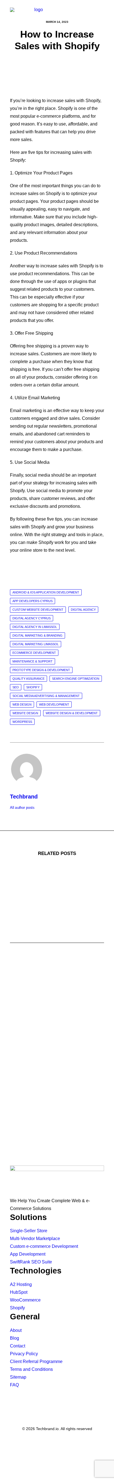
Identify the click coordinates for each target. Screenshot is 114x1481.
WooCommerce (25, 1300)
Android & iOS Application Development (45, 592)
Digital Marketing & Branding (37, 635)
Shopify (17, 1307)
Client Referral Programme (36, 1361)
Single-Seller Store (28, 1230)
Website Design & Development (72, 713)
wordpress (22, 721)
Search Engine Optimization (75, 678)
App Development (27, 1254)
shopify (33, 687)
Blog (14, 1338)
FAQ (14, 1385)
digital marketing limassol (35, 644)
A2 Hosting (21, 1284)
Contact (17, 1346)
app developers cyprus (32, 601)
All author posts (22, 808)
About (16, 1330)
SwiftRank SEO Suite (31, 1262)
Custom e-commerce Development (44, 1246)
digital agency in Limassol (34, 627)
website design (25, 713)
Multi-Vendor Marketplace (35, 1238)
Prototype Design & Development (41, 670)
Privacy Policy (24, 1353)
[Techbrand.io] (36, 13)
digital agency (83, 609)
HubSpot (18, 1292)
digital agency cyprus (31, 618)
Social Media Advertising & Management (46, 696)
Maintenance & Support (32, 661)
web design (22, 704)
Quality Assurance (28, 678)
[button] (101, 13)
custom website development (37, 609)
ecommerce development (34, 652)
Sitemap (18, 1377)
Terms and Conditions (31, 1369)
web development (54, 704)
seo (15, 687)
